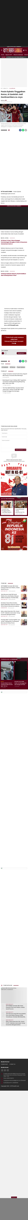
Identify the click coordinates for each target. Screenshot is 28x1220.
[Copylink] (26, 130)
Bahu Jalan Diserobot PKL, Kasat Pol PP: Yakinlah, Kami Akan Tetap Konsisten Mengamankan (10, 612)
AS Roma (12, 367)
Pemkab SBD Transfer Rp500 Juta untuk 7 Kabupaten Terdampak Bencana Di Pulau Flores (10, 621)
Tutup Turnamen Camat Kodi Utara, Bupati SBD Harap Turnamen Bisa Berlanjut (15, 374)
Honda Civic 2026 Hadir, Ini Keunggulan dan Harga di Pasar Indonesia (20, 684)
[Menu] (2, 50)
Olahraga (12, 88)
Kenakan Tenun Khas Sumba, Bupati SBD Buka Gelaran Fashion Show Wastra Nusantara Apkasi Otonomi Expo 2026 (10, 605)
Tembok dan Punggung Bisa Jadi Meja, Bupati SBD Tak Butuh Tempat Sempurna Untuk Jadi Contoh (7, 512)
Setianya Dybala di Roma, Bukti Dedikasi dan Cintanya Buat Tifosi (13, 274)
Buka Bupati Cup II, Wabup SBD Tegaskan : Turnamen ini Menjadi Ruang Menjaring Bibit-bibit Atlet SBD (14, 381)
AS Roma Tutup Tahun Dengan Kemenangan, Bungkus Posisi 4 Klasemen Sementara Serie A (14, 242)
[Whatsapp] (5, 1070)
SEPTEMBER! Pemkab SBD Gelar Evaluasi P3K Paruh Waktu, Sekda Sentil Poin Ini (10, 587)
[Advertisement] (11, 23)
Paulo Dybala (21, 367)
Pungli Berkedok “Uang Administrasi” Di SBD (19, 511)
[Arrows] (2, 504)
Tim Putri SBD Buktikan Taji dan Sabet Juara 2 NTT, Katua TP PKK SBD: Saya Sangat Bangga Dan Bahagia (13, 389)
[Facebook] (20, 130)
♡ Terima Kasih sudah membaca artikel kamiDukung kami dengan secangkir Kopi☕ (14, 340)
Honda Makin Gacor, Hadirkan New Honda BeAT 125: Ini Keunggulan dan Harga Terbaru (7, 686)
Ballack (3, 100)
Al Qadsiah (5, 367)
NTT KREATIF (4, 88)
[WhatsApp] (23, 130)
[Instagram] (8, 1070)
